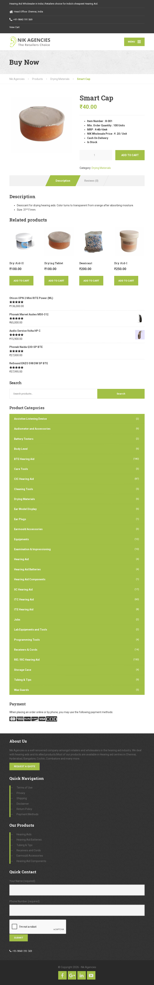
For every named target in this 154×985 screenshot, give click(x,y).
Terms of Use (24, 787)
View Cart (14, 27)
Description (63, 180)
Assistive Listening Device (30, 418)
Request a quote (24, 766)
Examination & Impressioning (32, 549)
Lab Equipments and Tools (30, 629)
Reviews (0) (91, 180)
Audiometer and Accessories (32, 428)
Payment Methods (27, 814)
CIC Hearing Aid (24, 478)
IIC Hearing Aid (23, 589)
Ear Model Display (25, 509)
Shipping (22, 798)
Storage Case (22, 669)
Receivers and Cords (29, 850)
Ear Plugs (20, 519)
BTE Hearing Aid (24, 459)
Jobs (17, 619)
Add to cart (130, 155)
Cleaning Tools (23, 489)
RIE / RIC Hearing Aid (27, 659)
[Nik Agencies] (32, 41)
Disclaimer (23, 803)
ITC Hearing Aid (24, 599)
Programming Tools (27, 639)
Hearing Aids (24, 834)
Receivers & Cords (25, 649)
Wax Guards (21, 689)
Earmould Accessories (28, 529)
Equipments (21, 539)
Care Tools (21, 468)
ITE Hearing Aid (23, 609)
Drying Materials (101, 167)
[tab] (62, 180)
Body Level (21, 448)
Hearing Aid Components (29, 579)
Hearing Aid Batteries (27, 569)
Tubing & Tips (22, 679)
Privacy (21, 793)
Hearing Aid (21, 559)
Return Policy (24, 808)
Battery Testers (23, 438)
